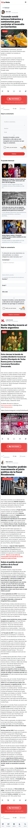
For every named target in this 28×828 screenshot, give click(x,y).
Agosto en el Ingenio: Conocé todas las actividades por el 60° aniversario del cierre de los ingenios (14, 180)
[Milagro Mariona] (3, 462)
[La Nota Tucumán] (3, 321)
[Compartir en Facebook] (2, 91)
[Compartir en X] (8, 91)
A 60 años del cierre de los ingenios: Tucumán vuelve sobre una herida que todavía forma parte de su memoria (13, 208)
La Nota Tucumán (9, 320)
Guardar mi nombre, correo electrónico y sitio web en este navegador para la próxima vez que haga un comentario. (13, 140)
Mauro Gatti (8, 11)
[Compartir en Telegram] (19, 91)
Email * (4, 285)
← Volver (5, 8)
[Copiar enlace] (25, 91)
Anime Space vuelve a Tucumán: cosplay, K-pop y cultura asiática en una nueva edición (14, 237)
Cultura (4, 332)
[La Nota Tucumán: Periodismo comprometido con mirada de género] (5, 2)
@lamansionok (8, 407)
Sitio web (5, 291)
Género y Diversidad (7, 479)
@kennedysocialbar (6, 405)
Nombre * (5, 279)
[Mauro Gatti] (3, 12)
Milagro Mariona (9, 461)
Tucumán (5, 31)
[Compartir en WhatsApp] (14, 91)
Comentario (6, 260)
